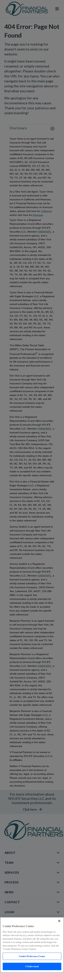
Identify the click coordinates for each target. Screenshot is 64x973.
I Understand (32, 966)
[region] (32, 945)
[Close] (59, 921)
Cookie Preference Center (32, 956)
